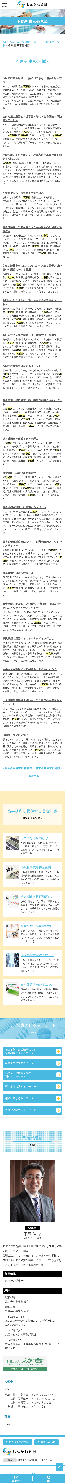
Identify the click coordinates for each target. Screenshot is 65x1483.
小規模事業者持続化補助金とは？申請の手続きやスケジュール (32, 702)
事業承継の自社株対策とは (18, 573)
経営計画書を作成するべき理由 (21, 438)
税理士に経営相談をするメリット (22, 366)
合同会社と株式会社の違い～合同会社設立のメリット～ (32, 302)
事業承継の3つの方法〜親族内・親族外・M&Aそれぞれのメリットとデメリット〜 (32, 605)
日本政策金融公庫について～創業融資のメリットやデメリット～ (32, 543)
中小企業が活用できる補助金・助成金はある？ (30, 669)
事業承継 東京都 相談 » (49, 768)
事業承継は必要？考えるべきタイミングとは (28, 638)
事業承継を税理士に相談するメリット (24, 507)
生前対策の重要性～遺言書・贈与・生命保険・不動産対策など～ (32, 118)
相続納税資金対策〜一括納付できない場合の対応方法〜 (32, 80)
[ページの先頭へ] (59, 1467)
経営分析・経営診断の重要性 (19, 473)
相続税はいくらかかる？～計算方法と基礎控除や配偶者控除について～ (32, 156)
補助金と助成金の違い (15, 735)
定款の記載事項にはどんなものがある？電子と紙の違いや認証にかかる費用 (32, 267)
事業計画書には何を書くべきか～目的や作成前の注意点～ (32, 229)
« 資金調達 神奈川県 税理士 (18, 768)
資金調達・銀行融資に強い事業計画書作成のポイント (32, 402)
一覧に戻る (32, 775)
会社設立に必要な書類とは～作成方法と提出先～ (31, 335)
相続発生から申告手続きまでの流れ (23, 193)
